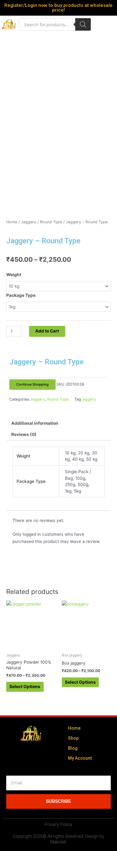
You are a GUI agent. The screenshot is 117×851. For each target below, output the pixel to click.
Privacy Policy (58, 824)
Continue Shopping (32, 384)
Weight (13, 274)
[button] (85, 24)
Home (11, 222)
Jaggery (28, 222)
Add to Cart (47, 330)
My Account (80, 758)
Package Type (21, 295)
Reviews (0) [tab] (24, 434)
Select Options (24, 686)
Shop (73, 738)
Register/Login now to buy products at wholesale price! (58, 8)
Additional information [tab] (34, 423)
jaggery (89, 399)
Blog (73, 748)
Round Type (51, 222)
